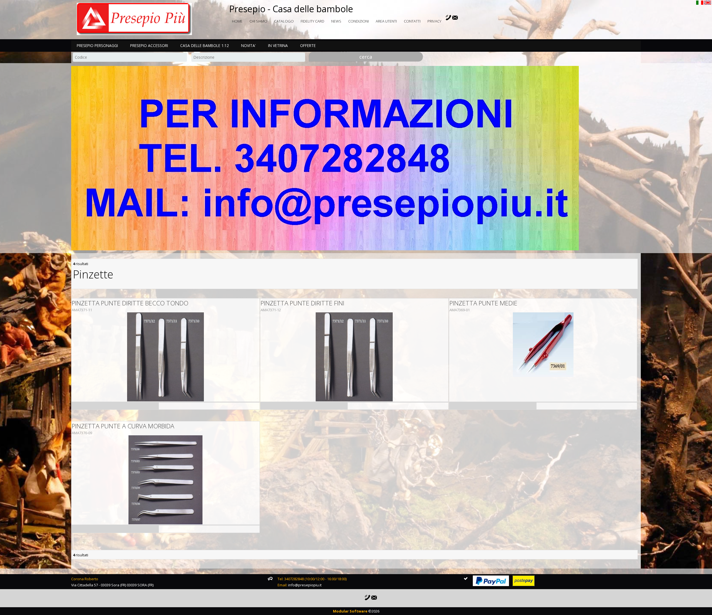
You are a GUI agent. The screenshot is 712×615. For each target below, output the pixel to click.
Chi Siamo (258, 21)
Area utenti (386, 21)
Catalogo (284, 21)
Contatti (412, 21)
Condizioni (358, 21)
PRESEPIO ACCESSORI (149, 45)
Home (237, 21)
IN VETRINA (278, 45)
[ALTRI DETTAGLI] (165, 356)
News (336, 21)
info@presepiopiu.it (305, 584)
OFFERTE (308, 45)
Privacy (434, 21)
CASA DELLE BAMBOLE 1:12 (204, 45)
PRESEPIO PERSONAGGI (97, 45)
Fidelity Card (312, 21)
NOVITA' (248, 45)
